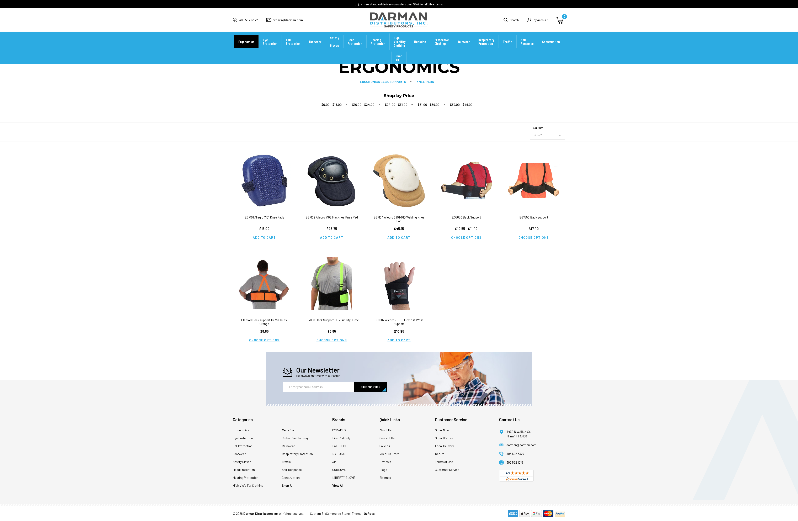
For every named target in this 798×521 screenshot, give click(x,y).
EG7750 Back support (533, 217)
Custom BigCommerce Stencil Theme (335, 513)
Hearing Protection (378, 42)
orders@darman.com (287, 20)
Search (514, 20)
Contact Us (387, 438)
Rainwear (463, 42)
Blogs (383, 470)
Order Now (442, 430)
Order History (444, 438)
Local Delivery (444, 446)
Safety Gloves (334, 41)
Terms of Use (444, 462)
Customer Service (447, 470)
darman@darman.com (521, 445)
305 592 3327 (248, 20)
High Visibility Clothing (400, 41)
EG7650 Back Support (466, 217)
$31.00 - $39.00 (429, 104)
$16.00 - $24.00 (363, 104)
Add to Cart (264, 237)
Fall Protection (293, 42)
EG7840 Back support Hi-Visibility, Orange (264, 322)
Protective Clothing (442, 42)
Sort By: (537, 128)
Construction (551, 42)
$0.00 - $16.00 (331, 104)
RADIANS (338, 454)
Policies (384, 446)
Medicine (420, 42)
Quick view (264, 175)
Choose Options (466, 237)
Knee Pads (425, 82)
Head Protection (355, 42)
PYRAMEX (339, 430)
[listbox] (547, 135)
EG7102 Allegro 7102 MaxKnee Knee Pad (331, 217)
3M (334, 462)
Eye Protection (270, 42)
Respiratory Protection (486, 42)
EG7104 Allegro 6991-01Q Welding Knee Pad (399, 219)
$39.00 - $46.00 (461, 104)
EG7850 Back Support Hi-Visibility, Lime (332, 320)
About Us (385, 430)
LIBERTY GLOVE (343, 477)
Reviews (385, 462)
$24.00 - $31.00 (396, 104)
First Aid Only (341, 438)
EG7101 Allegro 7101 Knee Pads (264, 217)
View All (338, 485)
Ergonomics (246, 42)
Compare (263, 186)
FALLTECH (339, 446)
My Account (540, 20)
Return (439, 454)
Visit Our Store (389, 454)
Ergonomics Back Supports (383, 82)
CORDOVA (339, 470)
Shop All (399, 58)
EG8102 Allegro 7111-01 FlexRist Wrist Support (399, 322)
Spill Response (527, 42)
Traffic (507, 42)
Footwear (315, 42)
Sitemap (385, 477)
